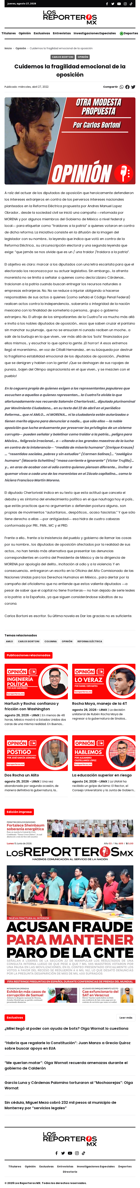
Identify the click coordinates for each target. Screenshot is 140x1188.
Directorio (70, 1172)
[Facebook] (56, 1153)
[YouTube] (70, 1153)
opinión (67, 641)
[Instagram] (77, 1153)
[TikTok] (83, 1153)
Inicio (8, 48)
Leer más (126, 1018)
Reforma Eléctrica (89, 641)
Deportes (131, 33)
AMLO (9, 641)
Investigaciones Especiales (95, 33)
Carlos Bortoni (62, 57)
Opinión (25, 33)
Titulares (8, 33)
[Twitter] (63, 1153)
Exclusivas (42, 33)
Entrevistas (62, 33)
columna (50, 641)
